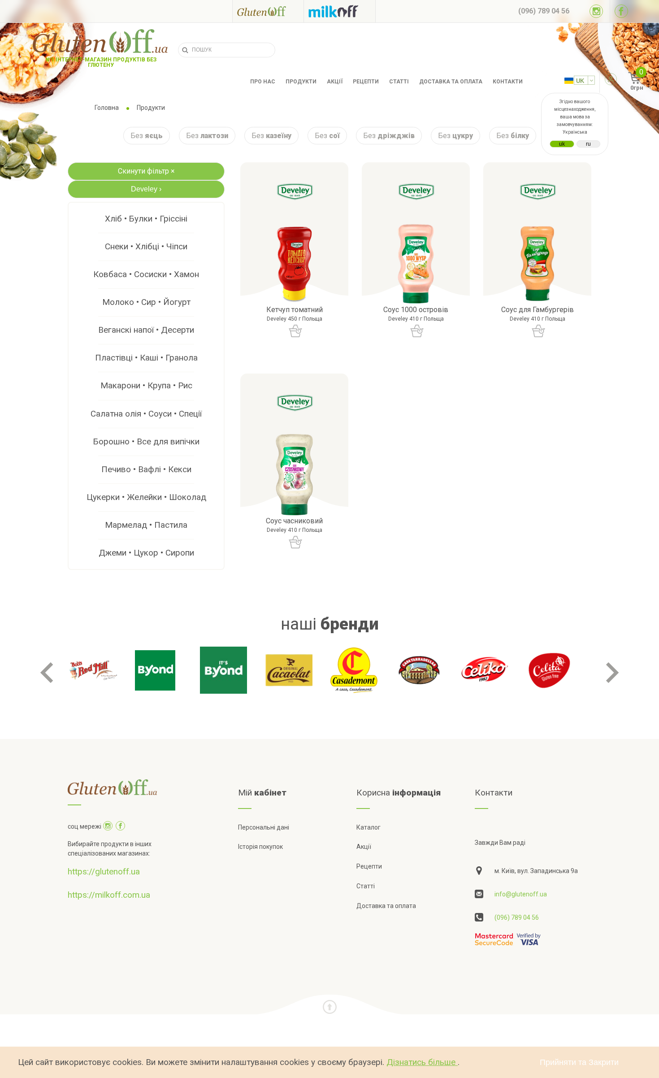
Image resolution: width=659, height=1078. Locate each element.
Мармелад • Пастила (146, 525)
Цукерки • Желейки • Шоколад (146, 497)
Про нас (262, 81)
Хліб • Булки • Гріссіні (146, 218)
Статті (399, 81)
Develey (146, 189)
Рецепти (366, 81)
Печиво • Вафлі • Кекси (146, 469)
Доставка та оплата (450, 81)
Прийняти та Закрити (579, 1062)
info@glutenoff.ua (520, 894)
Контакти (508, 81)
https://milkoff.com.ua (109, 895)
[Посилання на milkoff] (339, 11)
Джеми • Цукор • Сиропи (146, 553)
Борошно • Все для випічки (146, 441)
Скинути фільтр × (146, 171)
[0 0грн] (625, 81)
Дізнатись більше (422, 1062)
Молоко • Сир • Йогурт (146, 302)
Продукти (301, 81)
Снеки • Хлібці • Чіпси (146, 246)
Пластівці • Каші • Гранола (146, 357)
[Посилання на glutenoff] (268, 11)
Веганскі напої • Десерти (146, 330)
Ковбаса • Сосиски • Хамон (146, 274)
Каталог (368, 827)
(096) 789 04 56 (516, 917)
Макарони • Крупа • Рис (146, 385)
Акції (335, 81)
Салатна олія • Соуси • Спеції (146, 414)
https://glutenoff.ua (104, 871)
